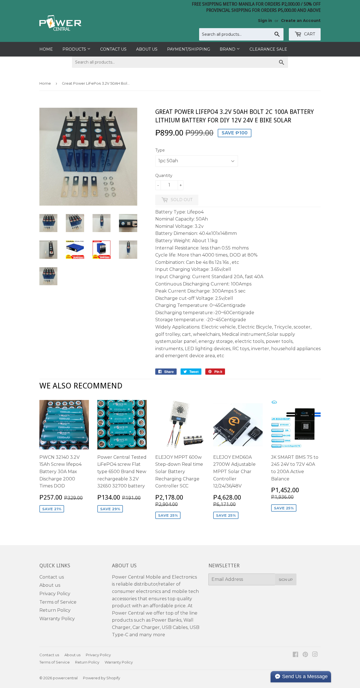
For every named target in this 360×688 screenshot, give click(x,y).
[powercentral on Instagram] (315, 655)
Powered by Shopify (101, 678)
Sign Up (286, 579)
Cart (309, 34)
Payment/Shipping (188, 49)
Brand (228, 49)
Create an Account (301, 20)
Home (46, 49)
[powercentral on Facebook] (295, 655)
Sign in (265, 20)
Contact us (113, 49)
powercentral (65, 678)
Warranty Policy (57, 618)
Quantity (163, 175)
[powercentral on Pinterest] (305, 655)
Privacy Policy (54, 593)
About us (147, 49)
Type (160, 150)
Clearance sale (268, 49)
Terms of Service (57, 602)
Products (74, 49)
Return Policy (55, 610)
